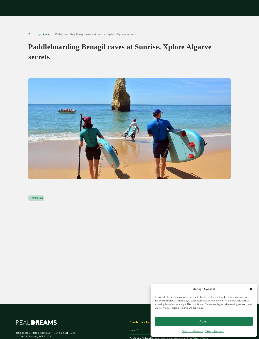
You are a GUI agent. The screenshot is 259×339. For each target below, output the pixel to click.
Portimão (36, 198)
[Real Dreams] (36, 323)
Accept (203, 321)
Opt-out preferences (192, 331)
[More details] (129, 128)
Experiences (43, 34)
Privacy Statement (214, 331)
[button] (251, 289)
